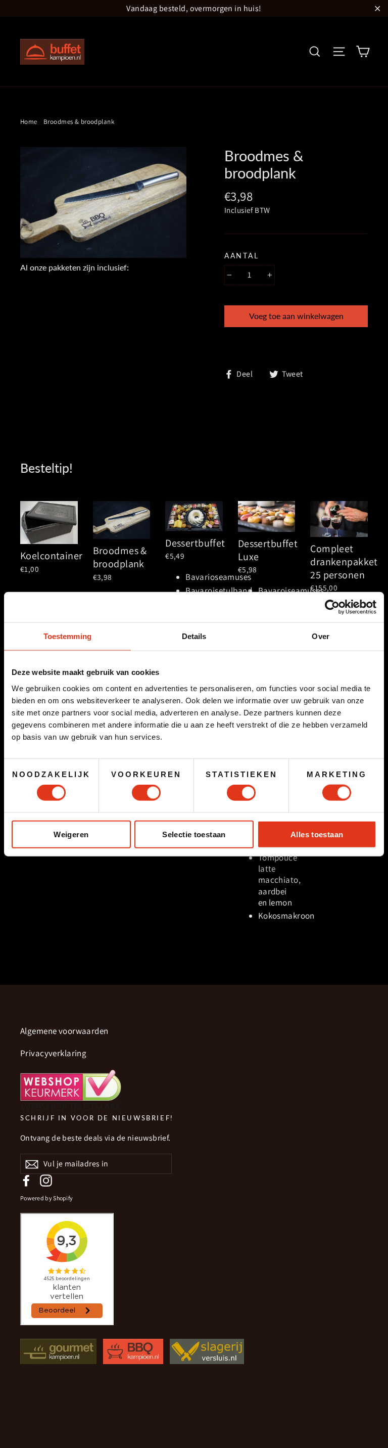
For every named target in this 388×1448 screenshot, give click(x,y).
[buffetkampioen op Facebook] (26, 1180)
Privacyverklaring (53, 1053)
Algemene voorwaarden (64, 1030)
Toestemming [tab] (67, 636)
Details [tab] (194, 636)
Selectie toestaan (193, 834)
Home (28, 121)
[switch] (146, 793)
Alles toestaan (316, 834)
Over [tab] (320, 636)
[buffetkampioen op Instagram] (46, 1180)
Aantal (241, 256)
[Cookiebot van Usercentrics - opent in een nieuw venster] (332, 607)
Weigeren (71, 834)
